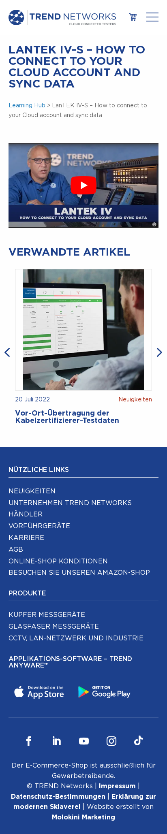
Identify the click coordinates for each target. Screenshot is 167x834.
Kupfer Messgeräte (47, 615)
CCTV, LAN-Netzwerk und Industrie (76, 638)
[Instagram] (111, 741)
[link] (133, 18)
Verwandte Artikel (69, 252)
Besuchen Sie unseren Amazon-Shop (79, 573)
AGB (16, 549)
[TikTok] (138, 741)
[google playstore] (105, 691)
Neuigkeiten (32, 491)
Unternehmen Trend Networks (70, 503)
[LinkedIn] (56, 741)
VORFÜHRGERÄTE (39, 526)
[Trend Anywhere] (40, 691)
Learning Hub (27, 106)
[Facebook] (28, 741)
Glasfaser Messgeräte (54, 626)
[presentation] (8, 351)
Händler (26, 514)
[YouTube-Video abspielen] (84, 185)
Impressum (117, 786)
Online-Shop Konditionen (58, 561)
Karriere (26, 538)
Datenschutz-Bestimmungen (58, 796)
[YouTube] (84, 741)
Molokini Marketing (83, 817)
